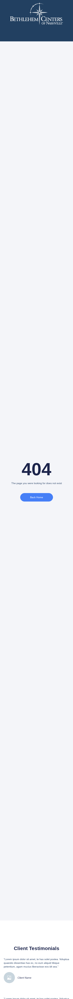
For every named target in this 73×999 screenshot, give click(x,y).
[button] (36, 33)
